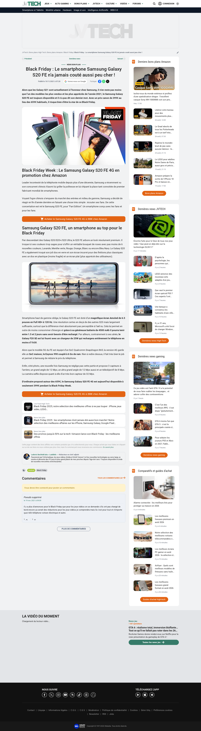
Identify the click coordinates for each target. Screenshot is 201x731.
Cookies (134, 710)
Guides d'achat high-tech (154, 599)
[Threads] (86, 694)
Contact (31, 710)
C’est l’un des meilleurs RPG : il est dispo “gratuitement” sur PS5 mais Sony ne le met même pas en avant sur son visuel (164, 408)
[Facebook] (44, 694)
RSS (104, 714)
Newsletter (94, 714)
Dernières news (74, 59)
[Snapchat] (93, 694)
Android (31, 470)
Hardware (67, 10)
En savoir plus (108, 447)
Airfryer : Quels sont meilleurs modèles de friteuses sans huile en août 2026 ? (165, 568)
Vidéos (123, 3)
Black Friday (68, 52)
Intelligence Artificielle (98, 10)
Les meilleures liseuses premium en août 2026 (164, 519)
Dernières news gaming (154, 455)
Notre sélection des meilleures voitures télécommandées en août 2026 (164, 535)
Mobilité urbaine (53, 10)
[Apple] (144, 694)
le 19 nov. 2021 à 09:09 (32, 500)
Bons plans (80, 3)
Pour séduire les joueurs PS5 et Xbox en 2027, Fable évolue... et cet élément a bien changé (164, 440)
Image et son (80, 10)
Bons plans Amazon (54, 52)
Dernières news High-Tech (154, 340)
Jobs (111, 714)
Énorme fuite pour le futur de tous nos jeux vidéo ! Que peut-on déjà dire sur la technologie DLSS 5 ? (153, 244)
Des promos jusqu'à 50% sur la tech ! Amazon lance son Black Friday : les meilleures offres (77, 435)
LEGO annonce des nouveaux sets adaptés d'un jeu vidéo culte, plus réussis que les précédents (163, 277)
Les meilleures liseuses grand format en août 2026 (164, 585)
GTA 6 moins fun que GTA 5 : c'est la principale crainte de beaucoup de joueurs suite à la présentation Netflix (164, 424)
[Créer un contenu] (178, 52)
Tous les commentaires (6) (110, 478)
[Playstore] (138, 694)
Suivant (120, 59)
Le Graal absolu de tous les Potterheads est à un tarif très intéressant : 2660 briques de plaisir (164, 129)
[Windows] (151, 694)
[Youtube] (65, 694)
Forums (137, 3)
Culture (110, 3)
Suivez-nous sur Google (77, 81)
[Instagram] (58, 694)
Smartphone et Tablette (33, 10)
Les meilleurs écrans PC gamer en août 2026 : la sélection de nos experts (164, 552)
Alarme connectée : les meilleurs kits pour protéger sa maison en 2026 (153, 504)
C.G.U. (73, 710)
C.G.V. (82, 710)
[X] (51, 694)
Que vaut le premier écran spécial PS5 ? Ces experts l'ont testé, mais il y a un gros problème (164, 293)
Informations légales (58, 710)
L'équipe (41, 710)
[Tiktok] (79, 694)
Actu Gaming (62, 3)
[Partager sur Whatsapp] (103, 81)
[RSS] (72, 694)
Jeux (46, 3)
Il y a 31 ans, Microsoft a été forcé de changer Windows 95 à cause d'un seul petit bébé (164, 326)
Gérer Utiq (145, 710)
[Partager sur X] (107, 81)
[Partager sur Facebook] (99, 81)
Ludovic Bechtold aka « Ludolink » (44, 455)
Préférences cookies (163, 710)
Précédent (28, 59)
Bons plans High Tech (37, 52)
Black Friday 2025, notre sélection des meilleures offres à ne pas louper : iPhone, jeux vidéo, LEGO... (77, 408)
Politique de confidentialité (114, 710)
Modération (93, 710)
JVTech (96, 3)
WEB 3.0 (114, 10)
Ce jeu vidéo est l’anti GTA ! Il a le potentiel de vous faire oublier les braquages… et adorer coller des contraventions (153, 391)
